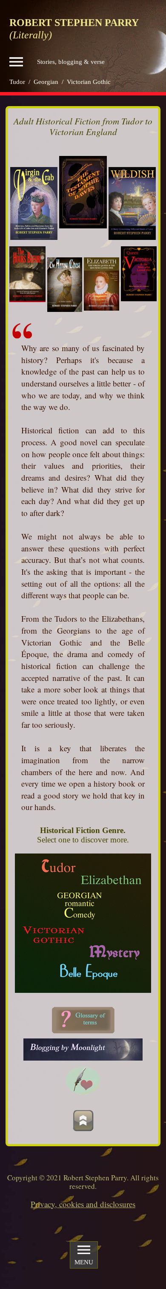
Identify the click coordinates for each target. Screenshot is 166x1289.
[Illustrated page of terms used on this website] (83, 1020)
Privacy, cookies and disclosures (83, 1204)
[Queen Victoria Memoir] (139, 273)
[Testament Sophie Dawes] (82, 192)
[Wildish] (132, 203)
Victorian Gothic (89, 81)
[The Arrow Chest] (65, 284)
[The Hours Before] (27, 274)
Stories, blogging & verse (71, 61)
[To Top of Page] (83, 1120)
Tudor (17, 81)
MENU (83, 1262)
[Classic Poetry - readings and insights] (83, 1080)
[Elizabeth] (101, 284)
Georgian (46, 81)
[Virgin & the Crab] (33, 203)
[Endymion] (83, 1049)
